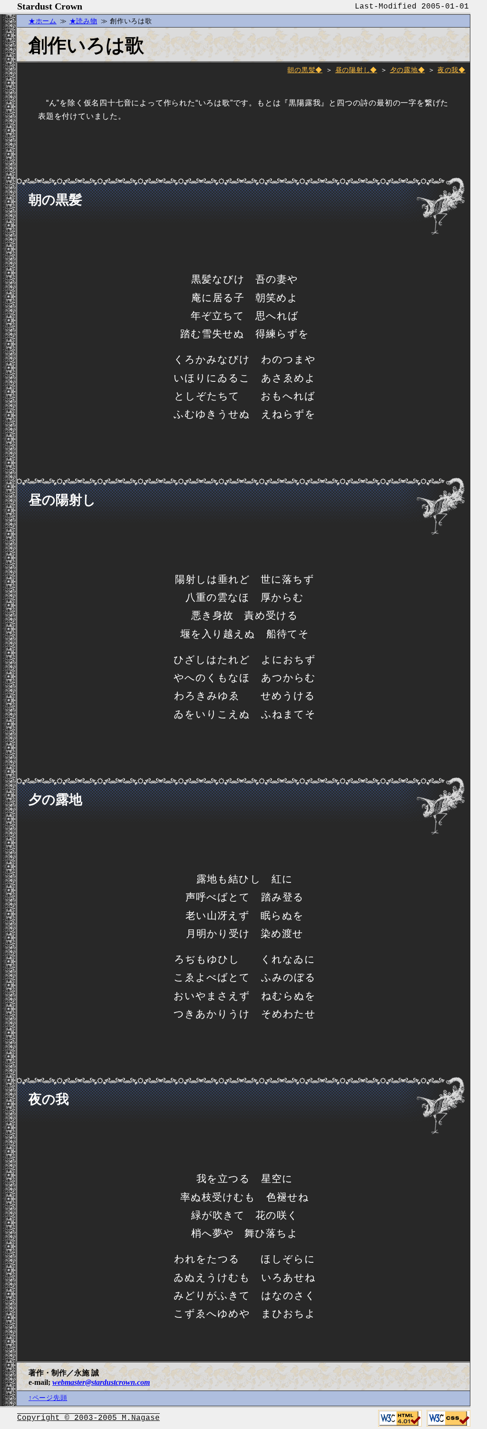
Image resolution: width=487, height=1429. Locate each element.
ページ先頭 (49, 1397)
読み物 (86, 21)
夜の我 (448, 70)
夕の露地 (404, 70)
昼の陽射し (352, 70)
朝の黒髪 (301, 70)
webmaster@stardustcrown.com (101, 1382)
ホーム (46, 21)
